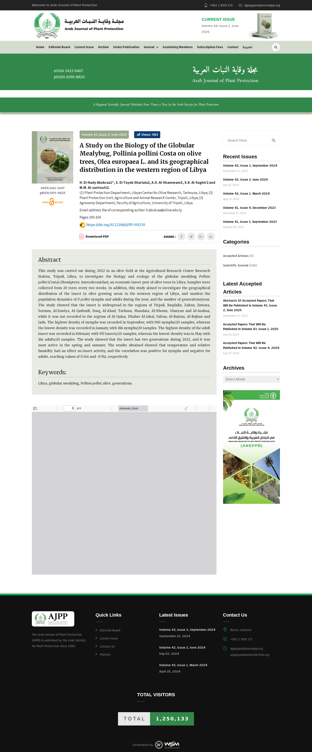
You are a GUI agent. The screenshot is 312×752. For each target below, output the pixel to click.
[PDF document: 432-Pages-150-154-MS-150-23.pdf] (124, 490)
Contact (232, 47)
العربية (247, 47)
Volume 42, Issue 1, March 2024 (246, 193)
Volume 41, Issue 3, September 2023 (250, 222)
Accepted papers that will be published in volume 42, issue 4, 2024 (251, 345)
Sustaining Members (178, 47)
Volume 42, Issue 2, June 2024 (245, 179)
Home (40, 47)
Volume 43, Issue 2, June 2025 (104, 134)
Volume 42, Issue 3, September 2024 (250, 166)
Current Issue (84, 47)
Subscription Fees (210, 47)
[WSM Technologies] (167, 745)
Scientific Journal (235, 265)
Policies (105, 654)
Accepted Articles (236, 256)
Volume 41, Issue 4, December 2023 (249, 208)
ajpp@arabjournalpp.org (262, 5)
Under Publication (126, 47)
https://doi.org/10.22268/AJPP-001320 (115, 225)
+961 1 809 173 (221, 5)
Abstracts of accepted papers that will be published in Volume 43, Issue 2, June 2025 (250, 305)
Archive (103, 47)
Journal (149, 47)
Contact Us (107, 646)
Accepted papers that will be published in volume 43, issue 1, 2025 (250, 327)
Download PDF (97, 237)
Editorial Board (59, 47)
